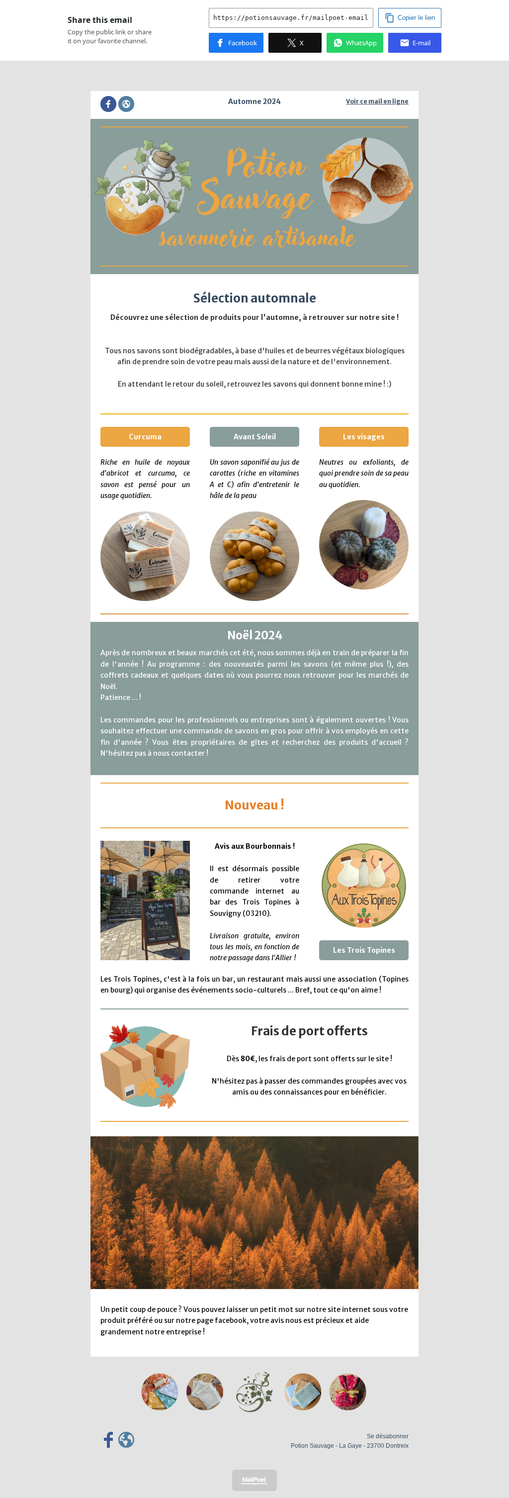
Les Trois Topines (364, 950)
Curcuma (145, 436)
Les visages (364, 436)
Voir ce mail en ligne (377, 101)
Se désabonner (388, 1436)
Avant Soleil (255, 436)
